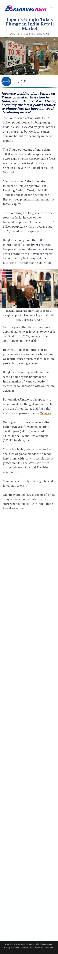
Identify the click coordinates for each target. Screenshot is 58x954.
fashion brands (30, 245)
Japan (39, 33)
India (32, 33)
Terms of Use (27, 947)
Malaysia (45, 413)
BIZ (26, 33)
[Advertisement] (29, 659)
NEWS (46, 33)
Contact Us (50, 947)
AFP (23, 81)
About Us (39, 947)
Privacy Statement (11, 947)
